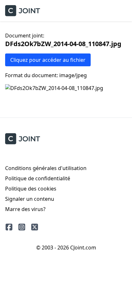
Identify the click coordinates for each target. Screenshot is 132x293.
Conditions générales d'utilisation (46, 168)
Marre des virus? (25, 209)
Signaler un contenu (29, 198)
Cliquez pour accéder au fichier (48, 59)
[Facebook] (9, 227)
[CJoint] (22, 138)
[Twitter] (34, 227)
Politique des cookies (30, 188)
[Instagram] (22, 227)
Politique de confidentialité (37, 178)
